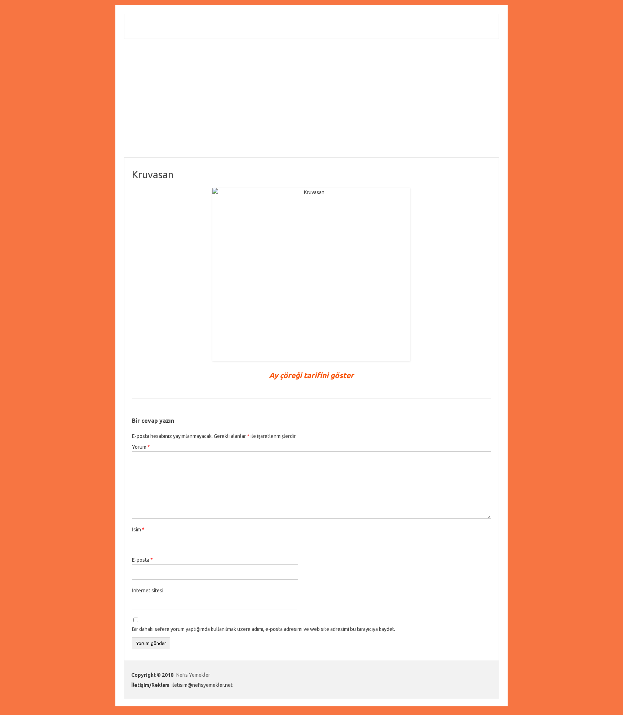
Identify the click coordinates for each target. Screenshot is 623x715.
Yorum (141, 447)
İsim (138, 529)
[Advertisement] (311, 98)
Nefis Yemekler (193, 675)
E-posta (142, 560)
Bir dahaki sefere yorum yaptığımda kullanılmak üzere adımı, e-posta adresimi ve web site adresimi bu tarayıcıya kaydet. (263, 629)
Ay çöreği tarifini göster (311, 375)
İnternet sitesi (147, 590)
